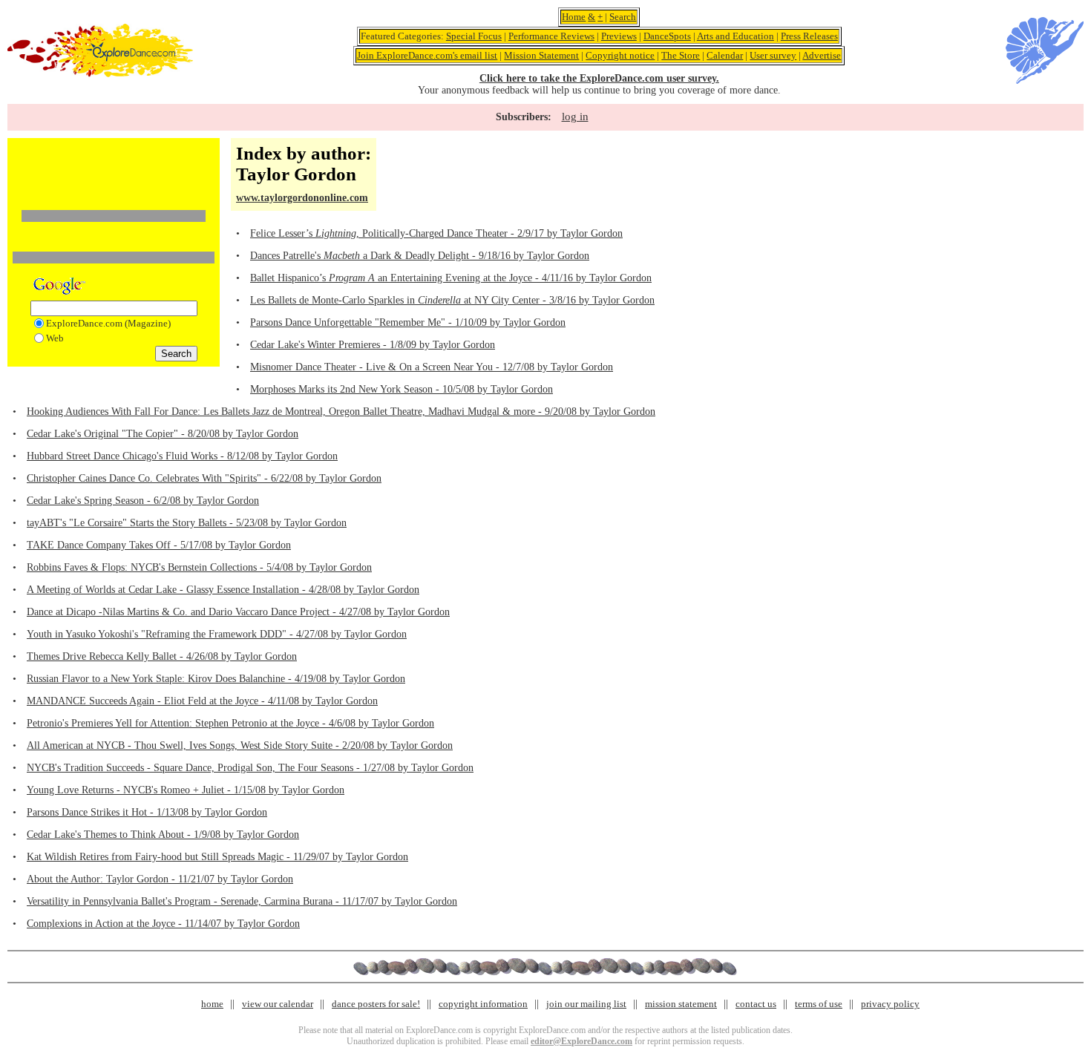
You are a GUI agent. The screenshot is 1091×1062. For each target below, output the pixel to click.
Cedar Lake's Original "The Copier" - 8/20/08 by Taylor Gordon (162, 433)
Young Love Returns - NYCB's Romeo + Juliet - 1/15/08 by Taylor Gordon (185, 790)
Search (622, 16)
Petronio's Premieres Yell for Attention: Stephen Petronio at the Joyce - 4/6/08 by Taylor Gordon (230, 723)
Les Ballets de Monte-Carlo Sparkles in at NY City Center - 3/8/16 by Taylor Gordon (452, 300)
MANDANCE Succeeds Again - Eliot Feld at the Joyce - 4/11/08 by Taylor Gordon (202, 701)
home (212, 1003)
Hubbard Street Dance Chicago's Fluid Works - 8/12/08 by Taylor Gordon (182, 456)
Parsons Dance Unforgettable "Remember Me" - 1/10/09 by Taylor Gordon (408, 322)
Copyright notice (620, 55)
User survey (773, 55)
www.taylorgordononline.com (302, 197)
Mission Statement (541, 55)
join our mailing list (586, 1003)
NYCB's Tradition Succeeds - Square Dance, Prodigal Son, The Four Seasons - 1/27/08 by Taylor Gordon (250, 767)
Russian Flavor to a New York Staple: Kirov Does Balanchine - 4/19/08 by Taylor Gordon (216, 678)
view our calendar (277, 1003)
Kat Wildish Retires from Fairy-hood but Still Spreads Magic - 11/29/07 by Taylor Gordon (217, 856)
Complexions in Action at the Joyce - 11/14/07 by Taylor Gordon (163, 923)
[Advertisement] (113, 165)
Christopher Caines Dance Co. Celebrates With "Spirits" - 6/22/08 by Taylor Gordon (204, 478)
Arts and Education (735, 36)
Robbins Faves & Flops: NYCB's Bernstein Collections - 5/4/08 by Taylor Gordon (199, 567)
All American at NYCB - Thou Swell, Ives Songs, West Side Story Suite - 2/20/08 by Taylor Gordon (240, 745)
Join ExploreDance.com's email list (427, 55)
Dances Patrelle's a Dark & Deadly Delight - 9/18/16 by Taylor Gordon (419, 255)
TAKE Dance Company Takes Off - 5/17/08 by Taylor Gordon (159, 545)
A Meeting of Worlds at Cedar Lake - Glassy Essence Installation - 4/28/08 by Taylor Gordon (223, 589)
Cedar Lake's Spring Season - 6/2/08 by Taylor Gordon (143, 500)
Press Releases (809, 36)
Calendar (725, 55)
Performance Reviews (551, 36)
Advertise (821, 55)
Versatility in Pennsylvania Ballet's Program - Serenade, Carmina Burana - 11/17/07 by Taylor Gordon (242, 901)
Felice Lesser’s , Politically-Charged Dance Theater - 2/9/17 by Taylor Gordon (436, 233)
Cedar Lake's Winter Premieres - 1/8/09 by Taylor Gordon (372, 344)
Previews (619, 36)
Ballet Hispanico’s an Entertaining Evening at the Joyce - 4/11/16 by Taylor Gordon (451, 277)
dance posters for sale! (376, 1003)
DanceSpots (667, 36)
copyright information (483, 1003)
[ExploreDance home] (100, 73)
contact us (755, 1003)
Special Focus (474, 36)
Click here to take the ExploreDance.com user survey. (599, 78)
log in (575, 116)
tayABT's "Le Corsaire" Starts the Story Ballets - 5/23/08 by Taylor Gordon (187, 522)
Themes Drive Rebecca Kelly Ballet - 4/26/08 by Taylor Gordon (162, 656)
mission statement (681, 1003)
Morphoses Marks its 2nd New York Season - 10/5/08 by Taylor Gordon (401, 389)
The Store (680, 55)
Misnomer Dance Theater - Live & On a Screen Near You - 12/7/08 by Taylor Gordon (431, 367)
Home (574, 16)
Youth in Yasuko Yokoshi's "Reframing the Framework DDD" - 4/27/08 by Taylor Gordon (217, 634)
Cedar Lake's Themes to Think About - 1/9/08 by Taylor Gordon (163, 834)
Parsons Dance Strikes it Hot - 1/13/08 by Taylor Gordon (147, 812)
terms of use (818, 1003)
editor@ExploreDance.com (581, 1041)
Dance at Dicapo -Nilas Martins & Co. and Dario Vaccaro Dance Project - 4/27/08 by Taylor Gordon (238, 611)
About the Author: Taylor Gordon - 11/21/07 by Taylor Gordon (160, 879)
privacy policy (890, 1003)
